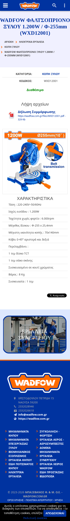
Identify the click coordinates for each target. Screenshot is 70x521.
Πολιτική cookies (35, 518)
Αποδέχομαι (55, 513)
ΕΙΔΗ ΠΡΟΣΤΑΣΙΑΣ (52, 472)
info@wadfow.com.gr (32, 414)
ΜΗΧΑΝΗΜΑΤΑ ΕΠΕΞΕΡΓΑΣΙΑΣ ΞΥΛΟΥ (19, 444)
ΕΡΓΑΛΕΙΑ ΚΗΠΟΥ (20, 460)
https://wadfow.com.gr (33, 418)
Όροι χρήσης (15, 500)
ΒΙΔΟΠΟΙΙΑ (47, 476)
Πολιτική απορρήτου (39, 500)
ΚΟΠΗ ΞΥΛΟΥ (51, 74)
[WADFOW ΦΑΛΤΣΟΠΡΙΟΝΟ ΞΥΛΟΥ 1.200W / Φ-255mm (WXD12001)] (35, 161)
